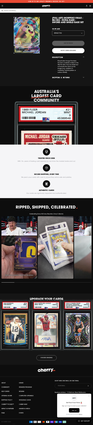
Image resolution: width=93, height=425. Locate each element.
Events (21, 413)
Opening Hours (6, 396)
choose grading (46, 357)
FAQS (3, 413)
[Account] (86, 5)
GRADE (21, 383)
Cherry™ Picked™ (7, 404)
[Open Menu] (2, 5)
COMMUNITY (5, 387)
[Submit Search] (2, 11)
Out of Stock (68, 43)
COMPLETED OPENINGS (26, 396)
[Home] (47, 5)
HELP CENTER (5, 391)
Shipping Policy (6, 400)
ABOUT (3, 383)
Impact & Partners (7, 408)
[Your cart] (90, 5)
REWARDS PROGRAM (25, 387)
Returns (21, 391)
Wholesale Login (25, 400)
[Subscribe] (88, 385)
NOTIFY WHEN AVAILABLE (68, 50)
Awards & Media (24, 408)
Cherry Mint (23, 404)
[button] (83, 421)
